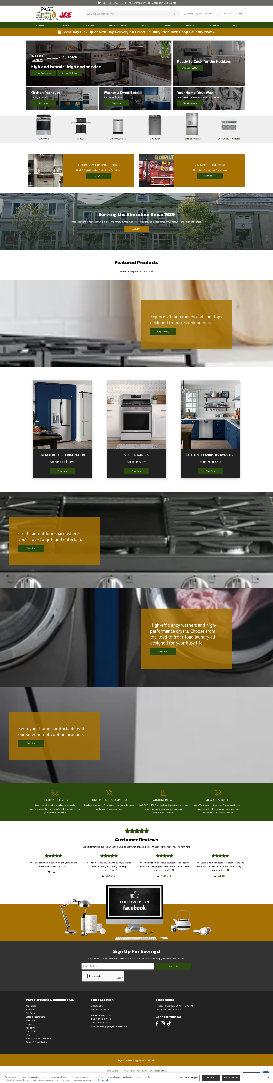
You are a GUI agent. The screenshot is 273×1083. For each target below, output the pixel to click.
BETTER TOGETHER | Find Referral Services (126, 2)
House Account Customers (38, 1038)
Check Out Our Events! (164, 2)
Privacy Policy (129, 1071)
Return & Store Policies (37, 1042)
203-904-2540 (103, 1019)
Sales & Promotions (117, 25)
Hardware (64, 25)
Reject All (211, 1078)
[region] (136, 1078)
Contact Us (214, 25)
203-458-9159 (102, 1022)
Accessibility (141, 1071)
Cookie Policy (104, 1080)
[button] (185, 14)
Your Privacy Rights (189, 1078)
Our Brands (88, 25)
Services (167, 25)
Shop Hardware (190, 103)
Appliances (41, 25)
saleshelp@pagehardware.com (112, 1026)
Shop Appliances (43, 73)
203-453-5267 (105, 1015)
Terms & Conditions (113, 1071)
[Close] (268, 1078)
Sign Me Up (173, 966)
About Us (190, 25)
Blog (235, 25)
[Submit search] (174, 13)
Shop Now (43, 103)
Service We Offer (69, 73)
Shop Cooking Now (190, 68)
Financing (144, 25)
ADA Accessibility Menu (158, 1071)
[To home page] (54, 13)
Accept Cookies (231, 1078)
